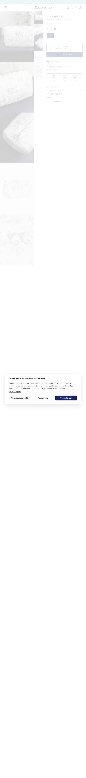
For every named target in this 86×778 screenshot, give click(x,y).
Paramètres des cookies (20, 398)
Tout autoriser (65, 398)
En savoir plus (15, 391)
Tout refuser (43, 398)
